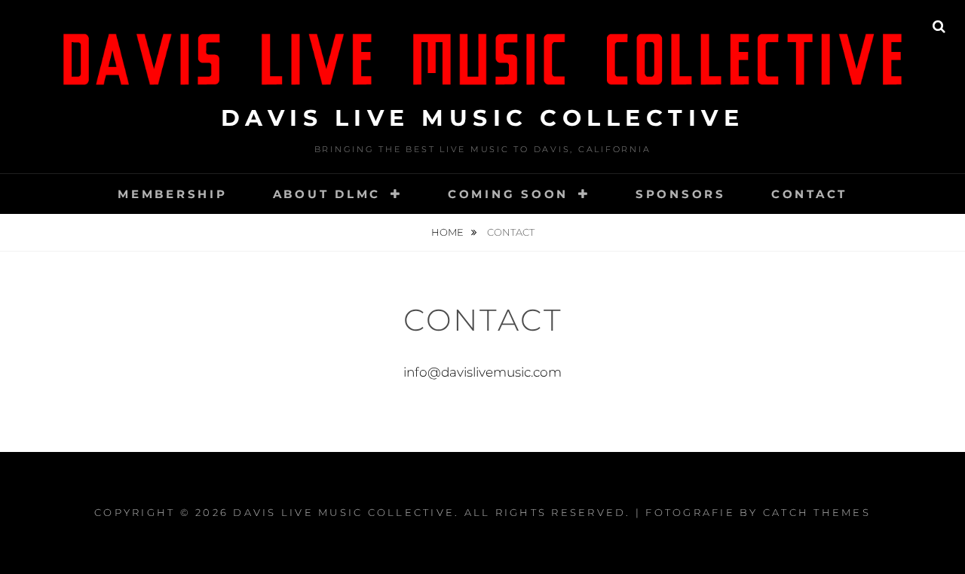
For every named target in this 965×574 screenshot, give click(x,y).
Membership (173, 194)
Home (448, 232)
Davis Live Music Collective (483, 118)
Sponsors (681, 194)
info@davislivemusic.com (482, 372)
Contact (809, 194)
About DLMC (327, 194)
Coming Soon (508, 194)
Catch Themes (817, 512)
